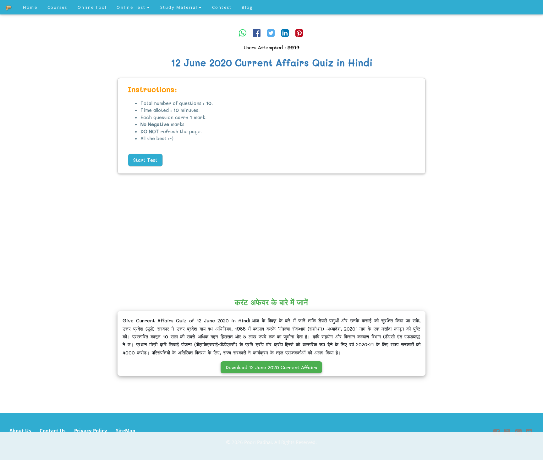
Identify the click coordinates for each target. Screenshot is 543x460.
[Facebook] (256, 32)
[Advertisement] (49, 174)
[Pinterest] (299, 32)
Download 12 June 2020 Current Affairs (271, 367)
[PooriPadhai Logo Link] (9, 7)
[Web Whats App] (242, 32)
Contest (222, 7)
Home (30, 7)
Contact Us (52, 430)
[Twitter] (271, 32)
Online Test (132, 7)
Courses (57, 7)
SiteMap (125, 430)
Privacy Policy (90, 430)
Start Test (145, 160)
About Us (20, 430)
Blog (247, 7)
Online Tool (92, 7)
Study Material (179, 7)
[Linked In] (285, 32)
